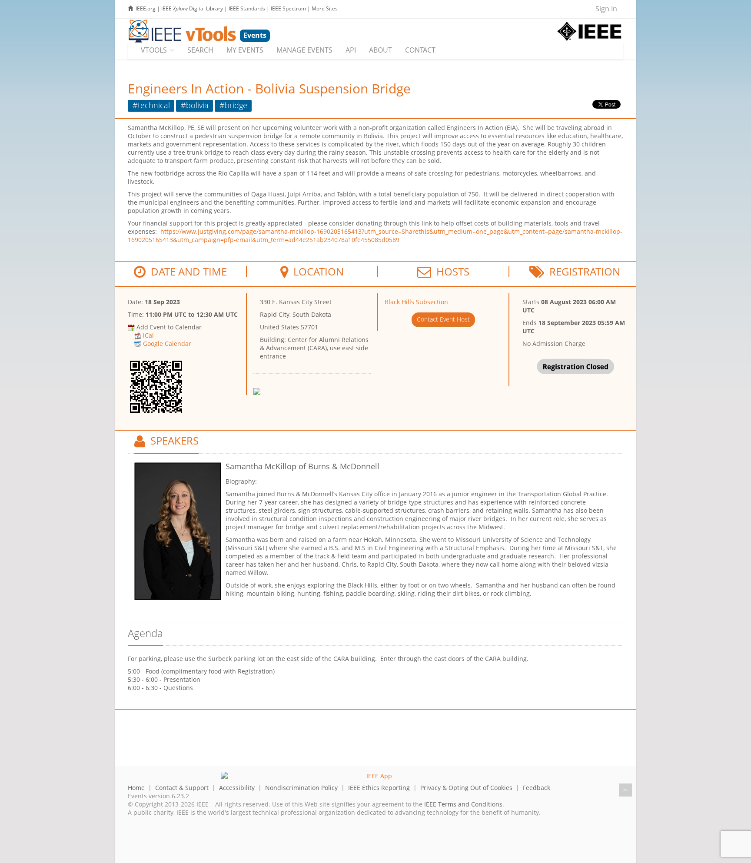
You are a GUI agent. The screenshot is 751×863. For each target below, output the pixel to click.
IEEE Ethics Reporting (379, 787)
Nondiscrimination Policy (301, 787)
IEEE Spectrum (288, 8)
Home (136, 787)
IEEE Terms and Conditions (463, 804)
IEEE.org (146, 8)
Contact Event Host (443, 319)
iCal (148, 335)
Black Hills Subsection (416, 302)
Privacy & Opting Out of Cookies (466, 787)
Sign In (606, 8)
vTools (154, 50)
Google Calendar (167, 343)
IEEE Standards (247, 8)
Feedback (536, 787)
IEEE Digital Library (192, 8)
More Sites (325, 8)
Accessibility (237, 787)
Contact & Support (182, 787)
